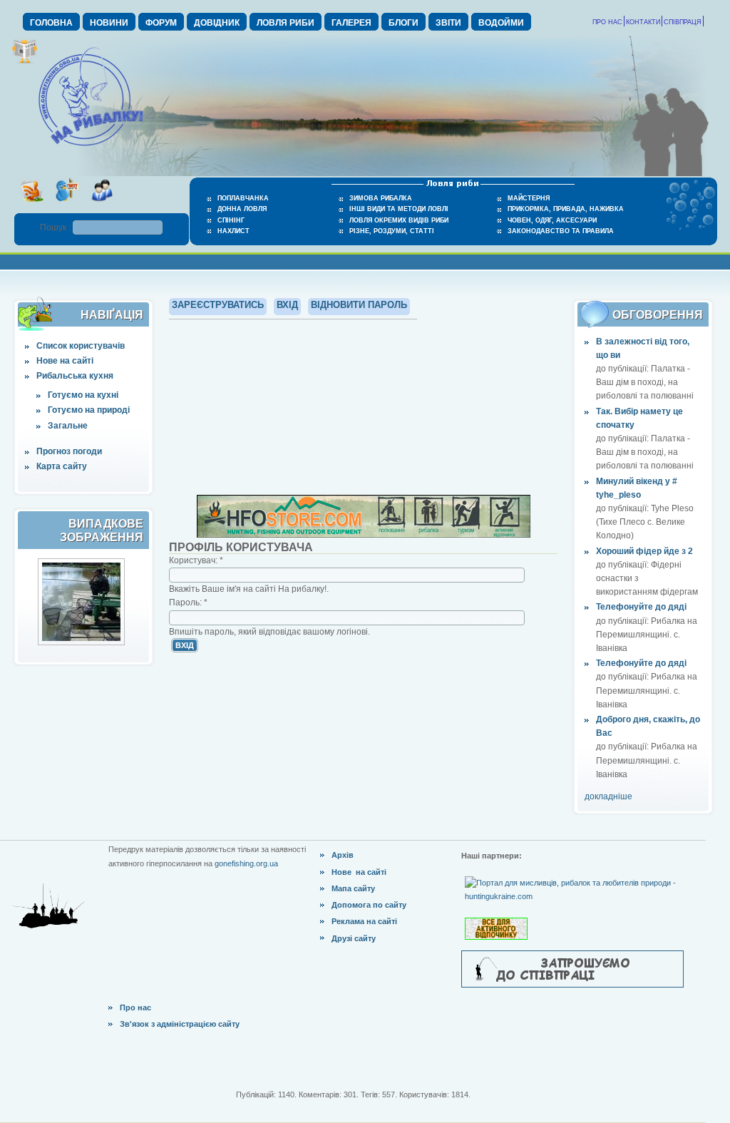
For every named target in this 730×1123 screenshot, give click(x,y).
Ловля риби (285, 23)
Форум (161, 23)
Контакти (643, 22)
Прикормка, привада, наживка (566, 208)
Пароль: (188, 602)
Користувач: (196, 560)
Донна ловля (242, 208)
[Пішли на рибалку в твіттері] (66, 206)
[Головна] (90, 147)
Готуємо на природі (89, 410)
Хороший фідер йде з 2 (644, 551)
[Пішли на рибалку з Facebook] (101, 206)
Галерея (351, 23)
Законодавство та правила (561, 231)
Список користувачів (80, 346)
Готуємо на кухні (83, 395)
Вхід (287, 304)
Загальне (68, 426)
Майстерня (529, 198)
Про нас (607, 22)
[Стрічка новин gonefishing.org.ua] (31, 206)
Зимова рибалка (380, 198)
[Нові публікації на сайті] (24, 61)
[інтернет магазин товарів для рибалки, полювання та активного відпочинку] (363, 535)
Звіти (448, 23)
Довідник (217, 23)
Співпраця (682, 22)
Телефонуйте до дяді (641, 607)
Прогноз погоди (69, 451)
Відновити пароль (359, 304)
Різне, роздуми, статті (391, 231)
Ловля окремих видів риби (398, 220)
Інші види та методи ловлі (398, 208)
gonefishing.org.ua (246, 863)
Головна (51, 23)
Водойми (501, 23)
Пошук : (56, 227)
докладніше (608, 796)
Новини (109, 23)
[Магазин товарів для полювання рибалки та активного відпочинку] (498, 917)
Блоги (403, 23)
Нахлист (233, 231)
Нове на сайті (64, 361)
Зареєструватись (218, 304)
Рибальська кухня (74, 376)
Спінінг (231, 220)
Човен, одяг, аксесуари (552, 220)
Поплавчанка (243, 198)
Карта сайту (61, 466)
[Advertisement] (363, 405)
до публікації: (623, 369)
